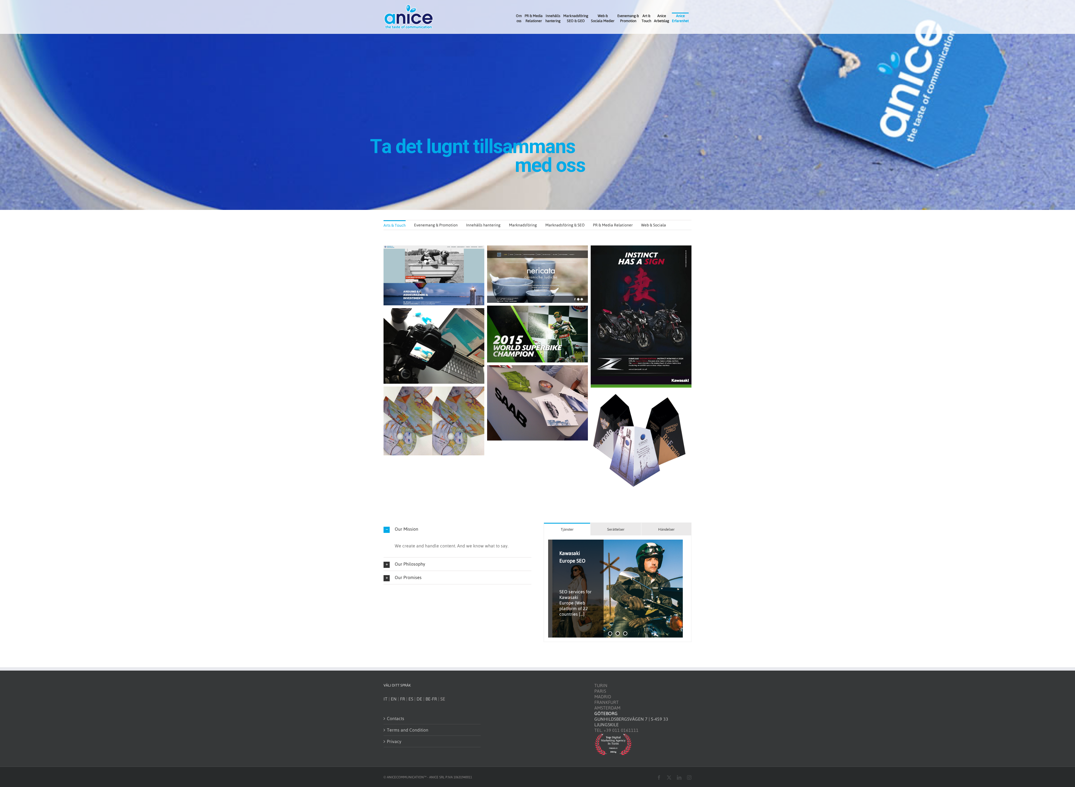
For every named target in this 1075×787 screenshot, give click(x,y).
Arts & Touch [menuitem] (395, 225)
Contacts (395, 718)
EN (394, 698)
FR (402, 698)
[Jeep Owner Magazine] (617, 589)
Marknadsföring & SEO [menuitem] (565, 225)
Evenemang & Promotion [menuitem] (436, 225)
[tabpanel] (617, 588)
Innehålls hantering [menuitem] (483, 225)
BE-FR (431, 698)
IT (385, 698)
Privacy (394, 741)
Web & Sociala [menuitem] (653, 225)
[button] (457, 529)
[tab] (567, 529)
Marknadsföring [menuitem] (523, 225)
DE (419, 698)
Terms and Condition (407, 729)
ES (410, 698)
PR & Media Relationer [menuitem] (613, 225)
